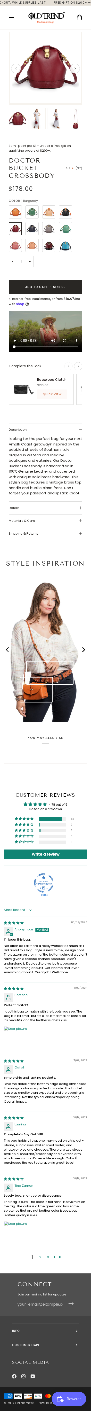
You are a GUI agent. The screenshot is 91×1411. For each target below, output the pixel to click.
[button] (24, 819)
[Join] (70, 1304)
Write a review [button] (45, 854)
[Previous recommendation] (68, 366)
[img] (14, 923)
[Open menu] (16, 17)
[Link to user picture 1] (15, 1038)
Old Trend (16, 1403)
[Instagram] (23, 1376)
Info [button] (16, 1331)
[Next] (75, 68)
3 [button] (48, 1257)
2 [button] (40, 1257)
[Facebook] (14, 1376)
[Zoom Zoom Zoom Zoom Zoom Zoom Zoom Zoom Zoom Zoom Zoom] (45, 68)
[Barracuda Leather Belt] (50, 673)
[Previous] (16, 68)
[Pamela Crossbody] (36, 689)
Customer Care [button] (26, 1345)
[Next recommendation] (78, 366)
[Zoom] (19, 94)
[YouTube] (33, 1376)
